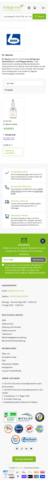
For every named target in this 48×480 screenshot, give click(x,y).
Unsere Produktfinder (11, 371)
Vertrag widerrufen (24, 459)
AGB (4, 320)
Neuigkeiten (7, 367)
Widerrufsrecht (9, 330)
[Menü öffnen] (43, 8)
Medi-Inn (18, 468)
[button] (43, 241)
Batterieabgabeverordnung (14, 337)
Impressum (7, 334)
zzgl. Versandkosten (9, 138)
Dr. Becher (7, 121)
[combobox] (24, 16)
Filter (11, 83)
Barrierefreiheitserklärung (13, 341)
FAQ (4, 360)
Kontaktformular (9, 357)
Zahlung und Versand (11, 327)
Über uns (6, 353)
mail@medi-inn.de (15, 290)
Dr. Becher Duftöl (10, 124)
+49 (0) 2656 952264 (18, 296)
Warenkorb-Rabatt (10, 364)
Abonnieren (38, 259)
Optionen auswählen (10, 151)
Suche (41, 16)
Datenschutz (7, 323)
